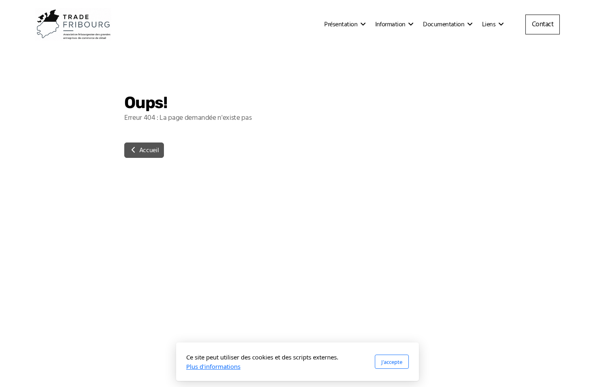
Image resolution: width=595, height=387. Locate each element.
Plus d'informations (213, 366)
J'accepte (391, 362)
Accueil (148, 150)
